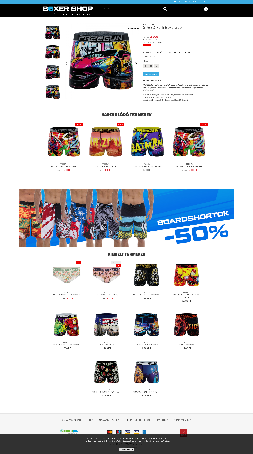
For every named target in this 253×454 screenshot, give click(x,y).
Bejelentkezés (202, 2)
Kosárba (152, 74)
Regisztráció (183, 2)
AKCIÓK (160, 52)
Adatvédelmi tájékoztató (126, 443)
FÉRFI (180, 52)
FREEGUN (188, 52)
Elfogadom (127, 449)
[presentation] (66, 63)
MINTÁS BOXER (171, 52)
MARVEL (186, 292)
